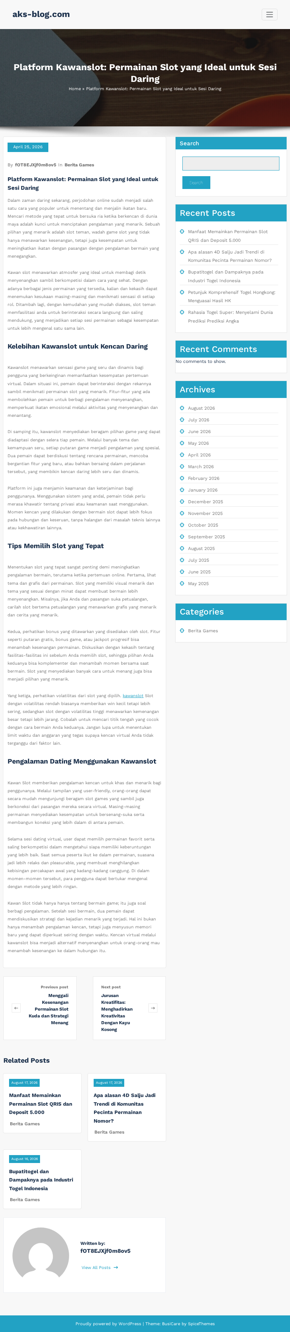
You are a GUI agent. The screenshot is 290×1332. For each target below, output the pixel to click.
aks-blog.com (41, 14)
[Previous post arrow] (16, 1008)
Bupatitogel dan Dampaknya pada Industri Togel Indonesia (41, 1179)
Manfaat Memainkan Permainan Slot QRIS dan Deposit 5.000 (40, 1103)
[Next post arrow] (153, 1008)
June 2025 (199, 572)
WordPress (130, 1323)
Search (189, 143)
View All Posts (97, 1267)
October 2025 (203, 525)
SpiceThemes (201, 1323)
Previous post (54, 987)
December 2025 (205, 501)
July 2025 (198, 560)
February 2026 (203, 478)
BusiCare (172, 1323)
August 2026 (201, 408)
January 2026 (203, 490)
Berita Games (79, 164)
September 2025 (206, 536)
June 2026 (199, 431)
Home (75, 88)
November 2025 (205, 513)
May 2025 (198, 583)
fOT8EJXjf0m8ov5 (35, 164)
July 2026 (198, 419)
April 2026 (199, 455)
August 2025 (201, 548)
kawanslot (133, 695)
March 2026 (201, 466)
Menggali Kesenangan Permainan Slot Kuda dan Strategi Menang (48, 1009)
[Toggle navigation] (270, 14)
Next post (111, 987)
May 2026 (198, 443)
